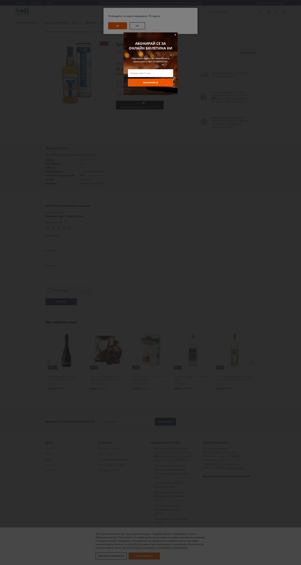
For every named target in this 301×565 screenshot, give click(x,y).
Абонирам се (150, 82)
